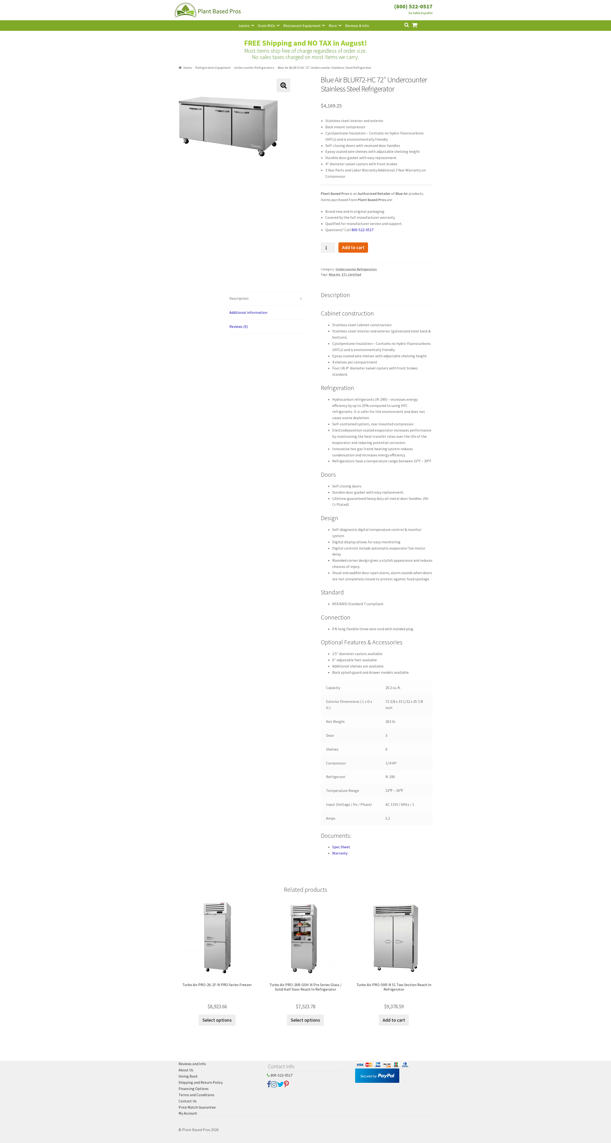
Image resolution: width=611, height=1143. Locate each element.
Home (188, 67)
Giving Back (188, 1076)
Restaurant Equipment (302, 25)
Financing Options (194, 1088)
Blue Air (334, 274)
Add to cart (353, 247)
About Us (186, 1070)
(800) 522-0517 (413, 6)
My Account (188, 1113)
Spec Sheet (341, 846)
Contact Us (188, 1101)
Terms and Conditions (196, 1094)
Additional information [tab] (248, 312)
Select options (217, 1020)
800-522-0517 (363, 229)
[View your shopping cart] (418, 24)
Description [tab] (238, 298)
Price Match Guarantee (197, 1107)
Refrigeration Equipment (213, 67)
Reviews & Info (357, 25)
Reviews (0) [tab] (238, 326)
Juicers (244, 25)
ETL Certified (351, 274)
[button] (283, 85)
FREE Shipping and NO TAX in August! (305, 43)
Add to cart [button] (394, 1020)
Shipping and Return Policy (201, 1082)
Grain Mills (266, 25)
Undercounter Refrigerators (254, 67)
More (333, 25)
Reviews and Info (192, 1063)
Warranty (340, 853)
